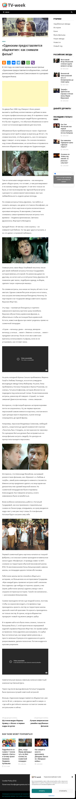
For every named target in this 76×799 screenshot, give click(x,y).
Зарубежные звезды (61, 24)
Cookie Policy (51, 795)
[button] (72, 777)
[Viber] (33, 62)
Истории (57, 27)
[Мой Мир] (9, 62)
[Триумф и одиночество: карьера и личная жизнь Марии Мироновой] (56, 90)
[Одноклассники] (4, 62)
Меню (7, 12)
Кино (4, 41)
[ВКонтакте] (13, 62)
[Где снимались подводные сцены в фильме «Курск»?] (56, 141)
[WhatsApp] (28, 62)
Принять (42, 791)
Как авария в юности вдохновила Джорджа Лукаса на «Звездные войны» (41, 755)
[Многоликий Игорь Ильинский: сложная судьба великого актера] (56, 60)
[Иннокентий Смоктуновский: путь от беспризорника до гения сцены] (56, 74)
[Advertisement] (25, 94)
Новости (57, 42)
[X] (23, 62)
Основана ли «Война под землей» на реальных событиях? (65, 158)
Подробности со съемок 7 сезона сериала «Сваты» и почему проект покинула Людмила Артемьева (8, 756)
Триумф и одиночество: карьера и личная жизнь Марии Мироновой (67, 93)
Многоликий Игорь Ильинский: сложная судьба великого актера (67, 63)
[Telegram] (18, 62)
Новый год (57, 46)
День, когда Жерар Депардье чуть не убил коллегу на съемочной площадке (25, 755)
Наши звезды (58, 38)
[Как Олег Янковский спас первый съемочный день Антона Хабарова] (56, 125)
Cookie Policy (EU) (9, 781)
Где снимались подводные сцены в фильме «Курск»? (67, 143)
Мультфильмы (59, 35)
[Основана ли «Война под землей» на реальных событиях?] (56, 155)
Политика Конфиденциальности (16, 784)
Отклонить (63, 791)
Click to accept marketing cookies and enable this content (63, 179)
